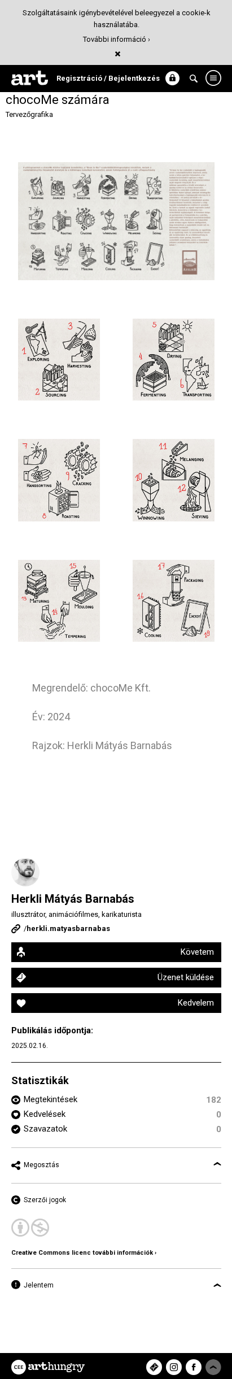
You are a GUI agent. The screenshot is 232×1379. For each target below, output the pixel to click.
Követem (197, 952)
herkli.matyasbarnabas (68, 928)
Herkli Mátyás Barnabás (72, 899)
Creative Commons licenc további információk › (83, 1252)
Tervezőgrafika (29, 114)
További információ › (116, 39)
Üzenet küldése (185, 977)
